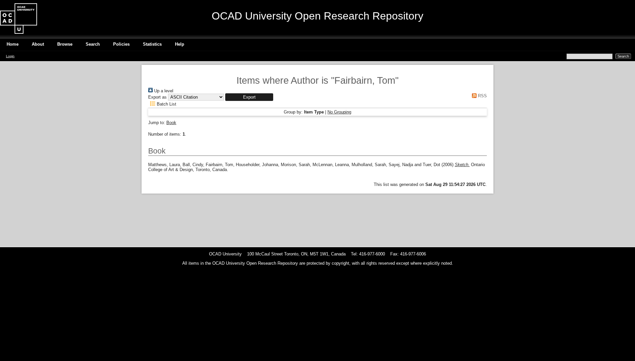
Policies (121, 44)
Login (10, 56)
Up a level (163, 90)
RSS (482, 95)
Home (13, 44)
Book (171, 122)
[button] (249, 97)
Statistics (152, 44)
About (38, 44)
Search (93, 44)
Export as (157, 97)
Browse (64, 44)
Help (179, 44)
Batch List (165, 104)
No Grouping (339, 112)
